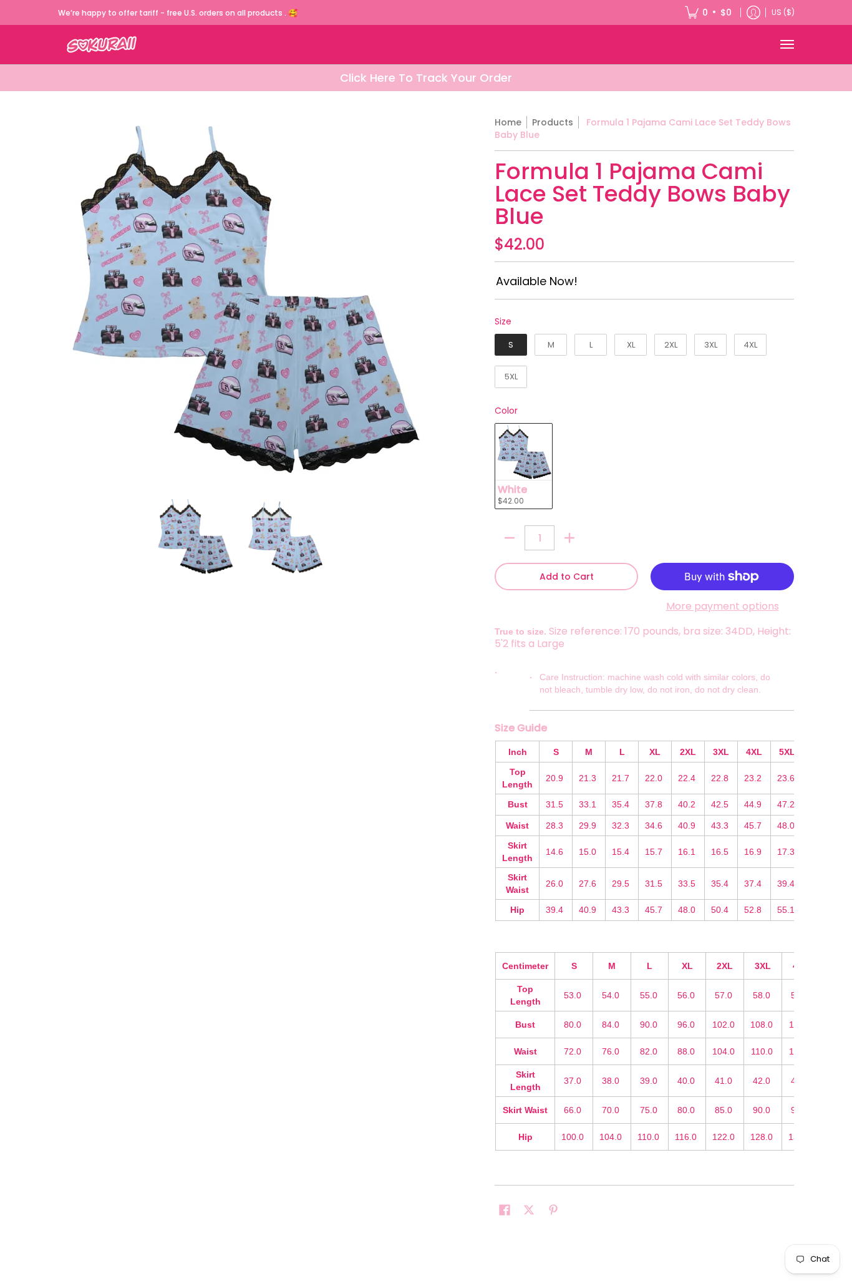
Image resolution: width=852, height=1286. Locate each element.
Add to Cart (567, 576)
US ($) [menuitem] (783, 12)
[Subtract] (510, 538)
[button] (504, 1210)
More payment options (722, 606)
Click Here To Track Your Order (426, 77)
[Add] (569, 538)
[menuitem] (708, 12)
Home (508, 122)
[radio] (511, 347)
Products (552, 122)
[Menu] (786, 44)
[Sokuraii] (101, 44)
